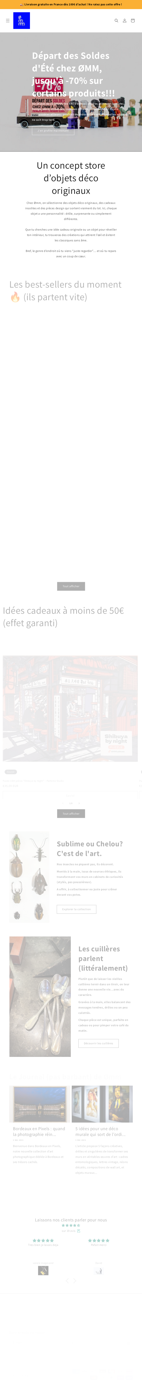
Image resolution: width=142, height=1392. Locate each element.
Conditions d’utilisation (121, 1389)
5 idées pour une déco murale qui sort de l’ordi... (100, 1129)
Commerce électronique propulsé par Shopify (49, 1385)
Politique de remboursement (119, 1385)
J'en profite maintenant (53, 130)
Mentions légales (97, 1389)
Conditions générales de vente (45, 1389)
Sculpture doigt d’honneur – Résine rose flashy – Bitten (39, 371)
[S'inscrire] (71, 1339)
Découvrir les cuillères (98, 1041)
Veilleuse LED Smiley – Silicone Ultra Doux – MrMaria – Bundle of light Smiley (101, 373)
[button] (8, 21)
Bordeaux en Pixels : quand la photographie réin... (39, 1129)
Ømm (24, 1385)
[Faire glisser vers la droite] (79, 801)
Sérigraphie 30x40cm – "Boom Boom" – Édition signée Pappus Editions (101, 464)
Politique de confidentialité (88, 1385)
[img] (70, 1223)
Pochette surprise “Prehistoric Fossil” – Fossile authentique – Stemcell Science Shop (96, 555)
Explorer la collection (76, 906)
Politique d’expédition (74, 1389)
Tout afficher (71, 583)
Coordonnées (21, 1389)
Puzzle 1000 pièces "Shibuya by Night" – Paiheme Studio (33, 772)
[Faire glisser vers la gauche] (63, 801)
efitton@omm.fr (71, 1310)
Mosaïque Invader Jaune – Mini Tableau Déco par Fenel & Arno (39, 464)
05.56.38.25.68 (71, 1319)
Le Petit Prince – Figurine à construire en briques (35, 553)
